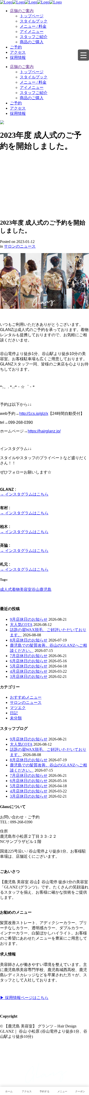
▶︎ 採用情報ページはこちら (24, 998)
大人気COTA (21, 624)
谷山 (36, 589)
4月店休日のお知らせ (28, 671)
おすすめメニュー (26, 697)
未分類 (16, 718)
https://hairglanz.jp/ (44, 431)
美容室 (26, 589)
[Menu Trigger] (83, 55)
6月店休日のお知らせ (28, 661)
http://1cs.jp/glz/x (33, 413)
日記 (14, 713)
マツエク (18, 708)
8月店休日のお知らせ (28, 640)
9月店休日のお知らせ (28, 619)
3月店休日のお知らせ (28, 676)
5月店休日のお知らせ (28, 666)
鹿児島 (45, 589)
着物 (16, 589)
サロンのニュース (20, 246)
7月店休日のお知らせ (28, 656)
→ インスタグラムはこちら (24, 494)
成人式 (6, 589)
